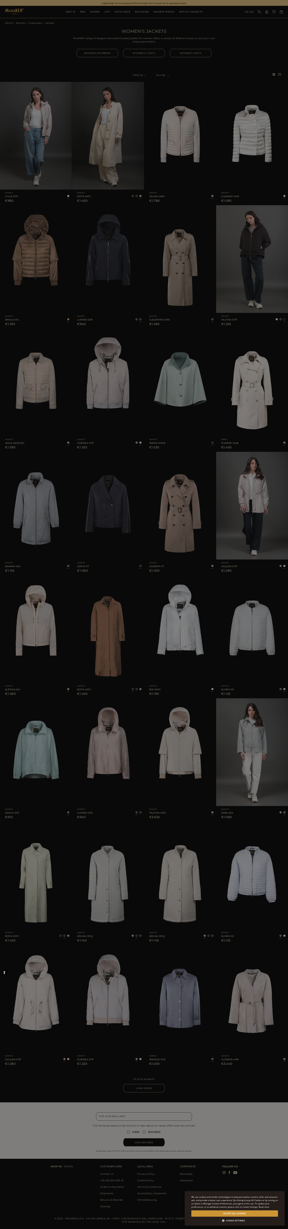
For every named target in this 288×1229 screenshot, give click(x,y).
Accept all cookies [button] (234, 1213)
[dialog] (144, 614)
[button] (234, 1220)
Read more (264, 1207)
